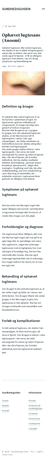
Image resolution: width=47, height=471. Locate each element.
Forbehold (33, 413)
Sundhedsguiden (16, 9)
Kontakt (5, 410)
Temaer (5, 400)
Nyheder (5, 405)
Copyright (33, 428)
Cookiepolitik (34, 423)
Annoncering (34, 418)
